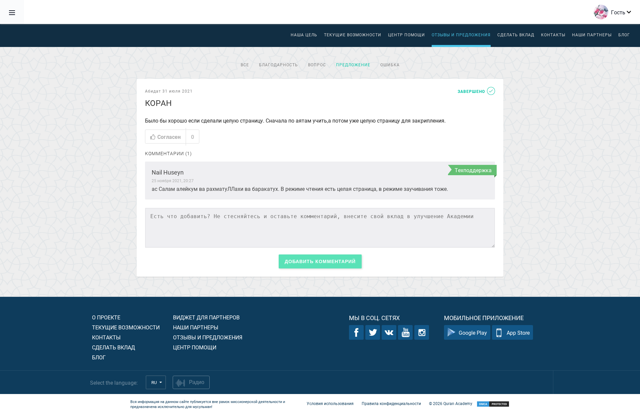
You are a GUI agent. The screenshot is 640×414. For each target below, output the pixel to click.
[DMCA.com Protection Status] (493, 404)
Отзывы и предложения (461, 34)
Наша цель (304, 34)
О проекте (106, 317)
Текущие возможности (352, 34)
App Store (518, 332)
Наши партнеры (592, 34)
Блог (624, 34)
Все (245, 64)
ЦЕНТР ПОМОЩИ (406, 34)
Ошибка (390, 64)
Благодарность (278, 64)
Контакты (553, 34)
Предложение (353, 64)
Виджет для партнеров (206, 317)
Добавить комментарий (320, 261)
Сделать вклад (515, 34)
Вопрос (317, 64)
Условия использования (330, 403)
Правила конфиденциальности (391, 403)
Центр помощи (194, 347)
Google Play (473, 332)
